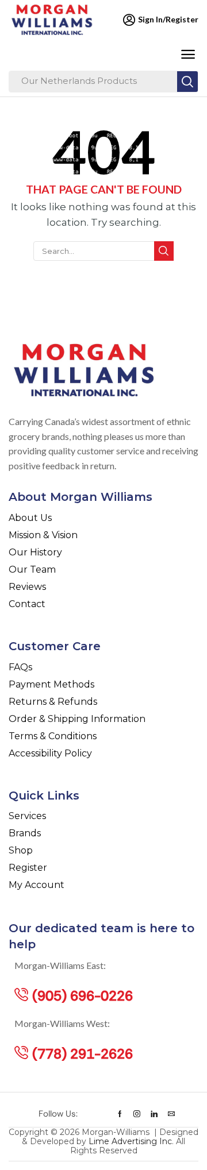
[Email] (171, 1113)
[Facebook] (120, 1113)
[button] (188, 54)
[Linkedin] (154, 1113)
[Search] (187, 81)
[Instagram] (136, 1113)
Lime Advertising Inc (130, 1141)
